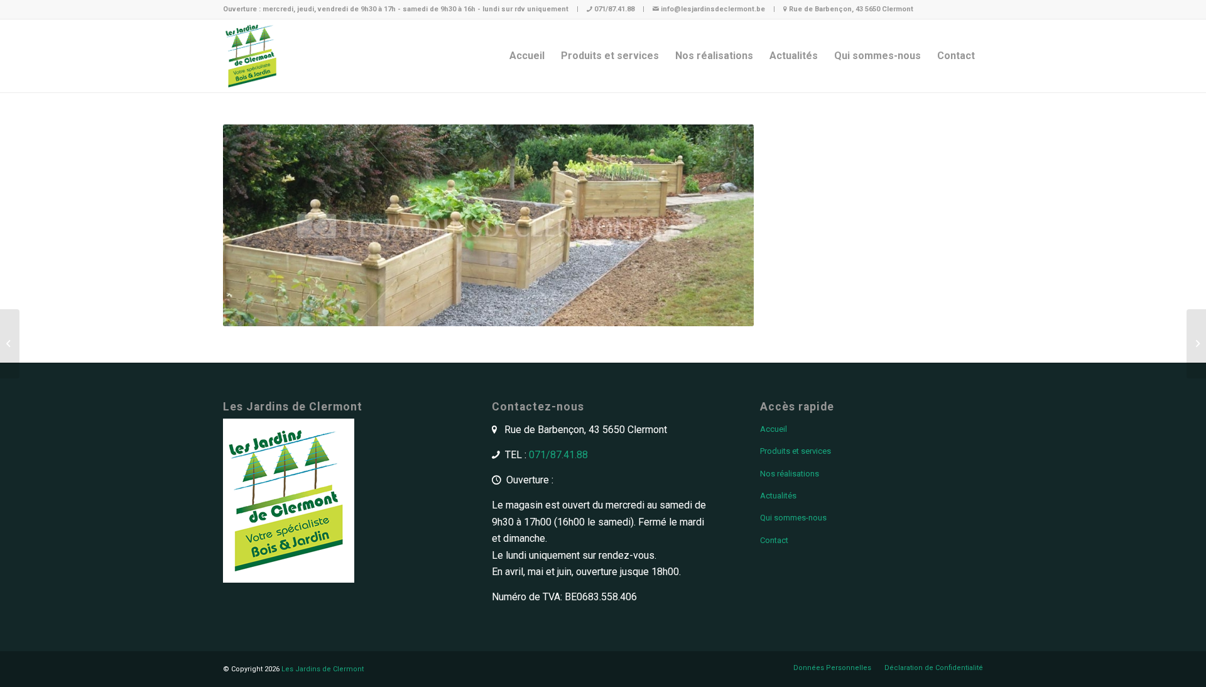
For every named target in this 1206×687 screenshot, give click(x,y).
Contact (774, 540)
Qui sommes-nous (793, 517)
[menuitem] (527, 55)
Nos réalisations (789, 473)
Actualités (778, 495)
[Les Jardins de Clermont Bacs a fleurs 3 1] (9, 343)
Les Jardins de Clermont (322, 669)
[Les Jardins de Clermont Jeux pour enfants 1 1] (1196, 343)
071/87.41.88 (614, 9)
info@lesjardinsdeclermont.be (713, 9)
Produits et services (795, 451)
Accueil (773, 429)
